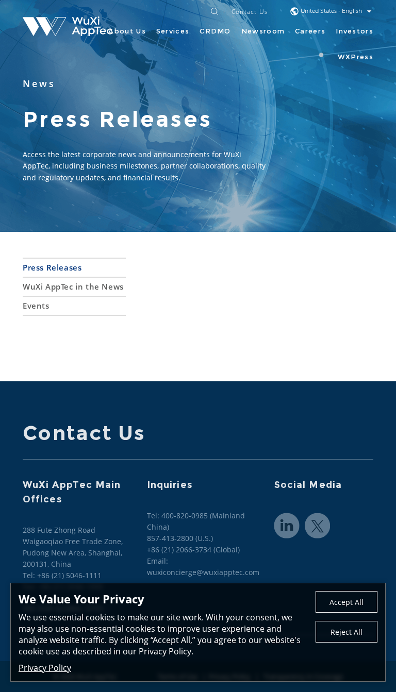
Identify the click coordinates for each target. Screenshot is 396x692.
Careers (310, 31)
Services (172, 31)
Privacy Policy (45, 667)
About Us (126, 31)
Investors (354, 31)
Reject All (346, 632)
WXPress (355, 57)
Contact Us (250, 12)
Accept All (346, 602)
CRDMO (215, 31)
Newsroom (263, 31)
